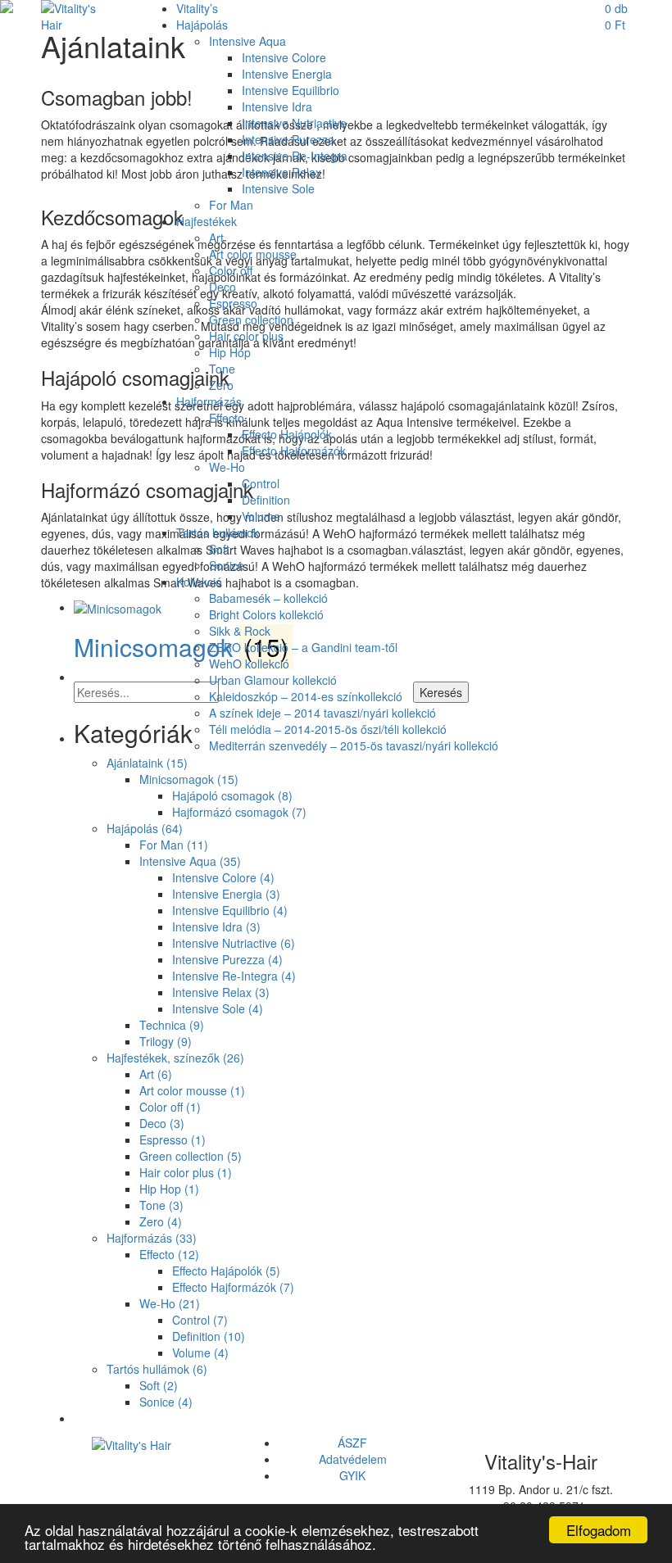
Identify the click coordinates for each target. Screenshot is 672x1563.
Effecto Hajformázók (294, 450)
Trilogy (165, 1041)
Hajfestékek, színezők (175, 1057)
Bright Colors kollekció (266, 614)
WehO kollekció (249, 663)
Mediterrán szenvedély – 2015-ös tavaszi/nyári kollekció (353, 745)
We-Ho (227, 467)
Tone (222, 368)
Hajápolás (202, 24)
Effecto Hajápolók (287, 434)
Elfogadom (598, 1530)
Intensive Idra (277, 106)
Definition (266, 500)
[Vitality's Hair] (80, 15)
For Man (231, 205)
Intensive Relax (281, 172)
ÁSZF (352, 1442)
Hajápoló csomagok (232, 795)
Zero (221, 385)
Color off (230, 270)
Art (216, 237)
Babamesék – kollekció (268, 598)
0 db (616, 16)
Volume (261, 516)
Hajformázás (209, 401)
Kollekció (199, 581)
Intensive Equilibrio (290, 90)
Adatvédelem (353, 1459)
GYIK (352, 1475)
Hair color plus (246, 336)
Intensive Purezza (288, 139)
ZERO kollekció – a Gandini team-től (303, 647)
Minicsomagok (188, 779)
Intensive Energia (287, 74)
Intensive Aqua (247, 41)
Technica (171, 1025)
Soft (219, 549)
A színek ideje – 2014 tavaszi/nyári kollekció (322, 712)
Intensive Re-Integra (294, 155)
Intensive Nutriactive (294, 123)
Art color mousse (253, 254)
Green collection (251, 319)
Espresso (233, 303)
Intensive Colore (284, 57)
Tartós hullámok (217, 532)
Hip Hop (230, 352)
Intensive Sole (278, 188)
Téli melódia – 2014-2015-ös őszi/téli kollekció (328, 729)
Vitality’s (197, 8)
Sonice (226, 565)
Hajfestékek (206, 221)
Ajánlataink (147, 762)
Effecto (226, 418)
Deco (222, 287)
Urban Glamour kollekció (273, 680)
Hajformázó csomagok (239, 812)
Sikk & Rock (239, 631)
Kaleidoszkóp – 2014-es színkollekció (305, 696)
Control (260, 483)
